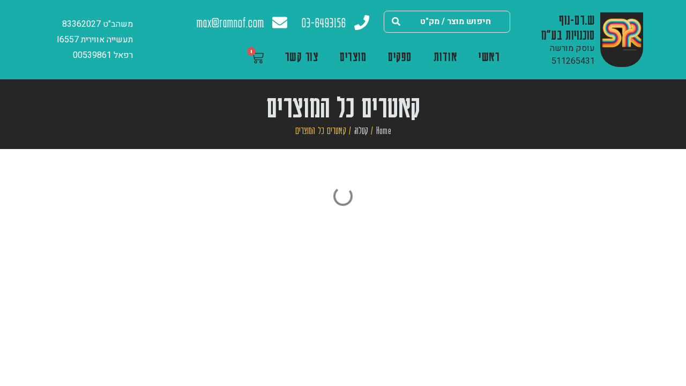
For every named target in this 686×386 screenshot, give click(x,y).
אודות (446, 56)
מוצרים (353, 56)
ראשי (489, 56)
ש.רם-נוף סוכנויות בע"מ (568, 27)
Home (383, 130)
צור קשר (302, 56)
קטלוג (361, 130)
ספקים (400, 56)
